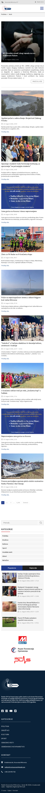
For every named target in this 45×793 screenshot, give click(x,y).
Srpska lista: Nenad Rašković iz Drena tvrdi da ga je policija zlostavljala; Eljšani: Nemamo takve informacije (28, 605)
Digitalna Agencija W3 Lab (15, 787)
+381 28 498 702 (9, 772)
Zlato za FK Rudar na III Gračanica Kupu (16, 254)
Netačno (5, 560)
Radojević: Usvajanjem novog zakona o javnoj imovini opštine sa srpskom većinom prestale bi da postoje (30, 590)
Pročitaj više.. (5, 132)
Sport (4, 548)
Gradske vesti (7, 552)
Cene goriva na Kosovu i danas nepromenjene (19, 211)
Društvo (5, 540)
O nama (3, 790)
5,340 (18, 503)
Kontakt (15, 790)
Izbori (4, 556)
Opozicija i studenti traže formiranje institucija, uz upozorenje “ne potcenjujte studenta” (20, 165)
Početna (4, 14)
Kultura (5, 544)
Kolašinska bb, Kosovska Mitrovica (15, 762)
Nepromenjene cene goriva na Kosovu (16, 436)
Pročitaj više (37, 81)
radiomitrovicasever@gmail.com (15, 767)
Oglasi (9, 790)
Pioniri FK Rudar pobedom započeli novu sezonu (27, 619)
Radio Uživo (40, 2)
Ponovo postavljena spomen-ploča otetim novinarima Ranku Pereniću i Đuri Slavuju (22, 482)
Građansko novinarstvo (13, 747)
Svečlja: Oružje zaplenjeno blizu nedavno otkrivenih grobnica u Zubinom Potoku (29, 576)
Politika (5, 536)
